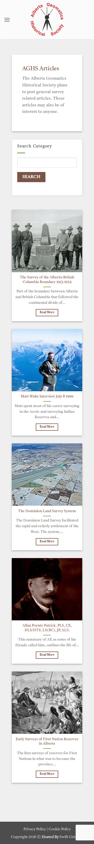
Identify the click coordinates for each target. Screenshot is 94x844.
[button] (7, 19)
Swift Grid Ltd (71, 837)
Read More (47, 312)
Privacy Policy (35, 829)
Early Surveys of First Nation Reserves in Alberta (47, 742)
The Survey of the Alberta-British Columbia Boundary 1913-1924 (47, 280)
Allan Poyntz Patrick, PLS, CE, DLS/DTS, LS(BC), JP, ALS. (47, 628)
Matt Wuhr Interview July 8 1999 (47, 396)
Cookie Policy (60, 829)
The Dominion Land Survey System (47, 511)
